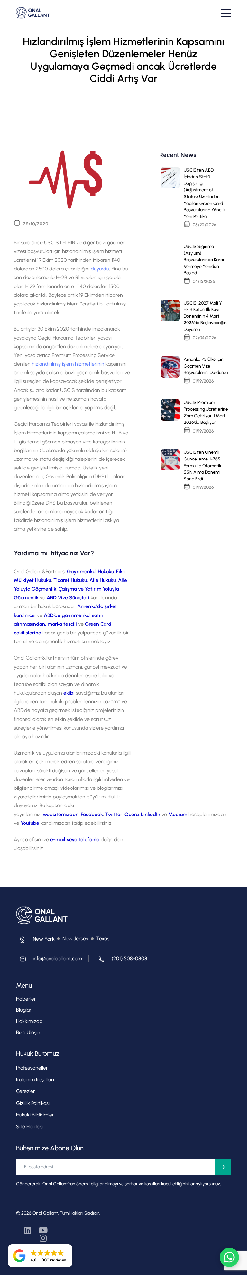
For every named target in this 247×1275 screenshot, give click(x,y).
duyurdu (100, 269)
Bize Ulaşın (28, 1032)
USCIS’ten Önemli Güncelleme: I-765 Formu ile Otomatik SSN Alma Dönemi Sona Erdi (202, 465)
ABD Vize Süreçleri (69, 598)
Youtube (30, 823)
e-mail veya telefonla (75, 839)
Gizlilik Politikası (33, 1103)
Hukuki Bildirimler (35, 1115)
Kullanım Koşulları (35, 1080)
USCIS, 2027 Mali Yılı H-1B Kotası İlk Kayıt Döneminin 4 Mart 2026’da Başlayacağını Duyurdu (206, 316)
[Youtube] (43, 1230)
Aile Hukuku (102, 580)
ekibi (69, 693)
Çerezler (25, 1091)
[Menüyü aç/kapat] (226, 13)
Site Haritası (29, 1127)
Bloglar (24, 1010)
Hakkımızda (29, 1021)
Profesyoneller (32, 1068)
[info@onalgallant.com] (49, 960)
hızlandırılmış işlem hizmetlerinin (68, 364)
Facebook (92, 814)
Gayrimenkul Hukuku (90, 572)
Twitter (113, 814)
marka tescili (62, 624)
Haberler (26, 999)
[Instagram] (43, 1238)
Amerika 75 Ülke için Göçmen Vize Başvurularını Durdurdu (206, 366)
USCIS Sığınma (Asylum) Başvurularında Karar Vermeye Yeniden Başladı (204, 260)
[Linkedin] (27, 1230)
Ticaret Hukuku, (70, 580)
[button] (40, 1255)
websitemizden (60, 814)
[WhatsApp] (229, 1257)
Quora (131, 814)
